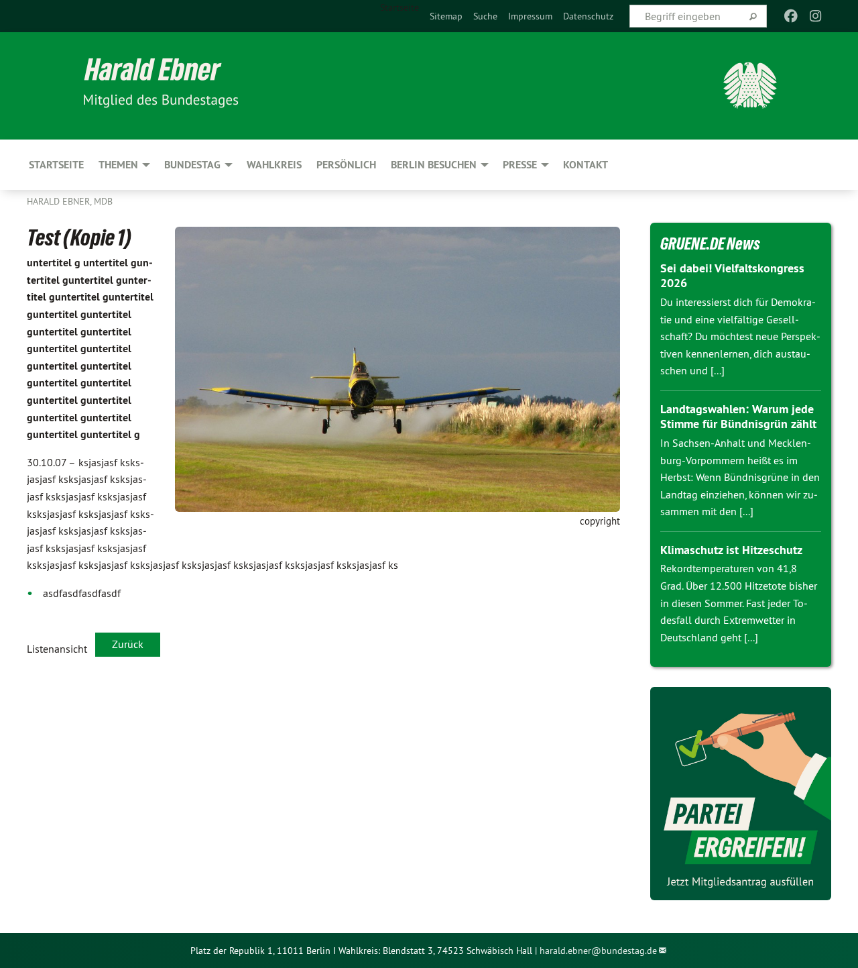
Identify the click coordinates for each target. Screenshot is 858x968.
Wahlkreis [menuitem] (274, 165)
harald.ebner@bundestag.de (598, 951)
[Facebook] (791, 16)
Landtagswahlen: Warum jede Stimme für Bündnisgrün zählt (738, 416)
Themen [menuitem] (118, 165)
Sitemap (446, 16)
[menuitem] (446, 16)
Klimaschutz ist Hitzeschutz (731, 549)
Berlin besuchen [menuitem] (434, 165)
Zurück (127, 644)
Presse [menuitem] (520, 165)
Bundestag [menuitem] (192, 165)
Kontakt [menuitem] (585, 165)
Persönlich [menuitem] (346, 165)
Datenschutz (588, 16)
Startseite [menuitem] (399, 7)
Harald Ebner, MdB (70, 201)
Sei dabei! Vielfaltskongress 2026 (732, 275)
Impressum (530, 16)
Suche (485, 16)
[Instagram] (815, 16)
